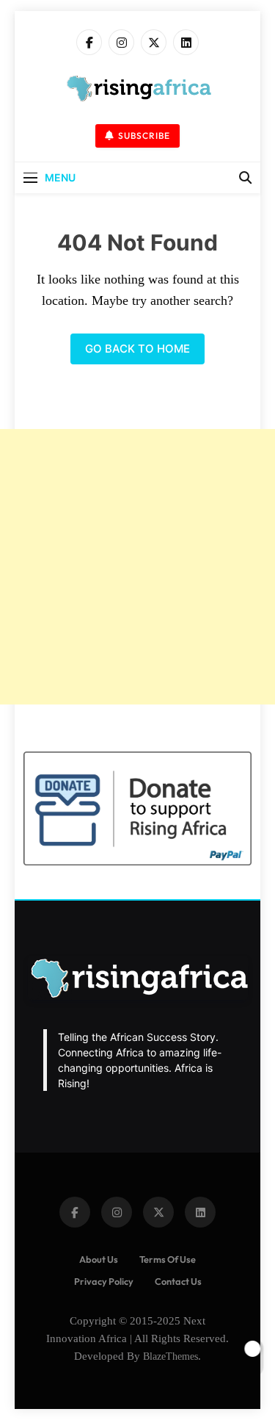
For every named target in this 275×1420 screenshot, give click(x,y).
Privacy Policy (103, 1281)
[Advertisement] (137, 566)
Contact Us (178, 1281)
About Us (98, 1259)
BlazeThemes (170, 1356)
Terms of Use (167, 1259)
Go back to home (137, 349)
